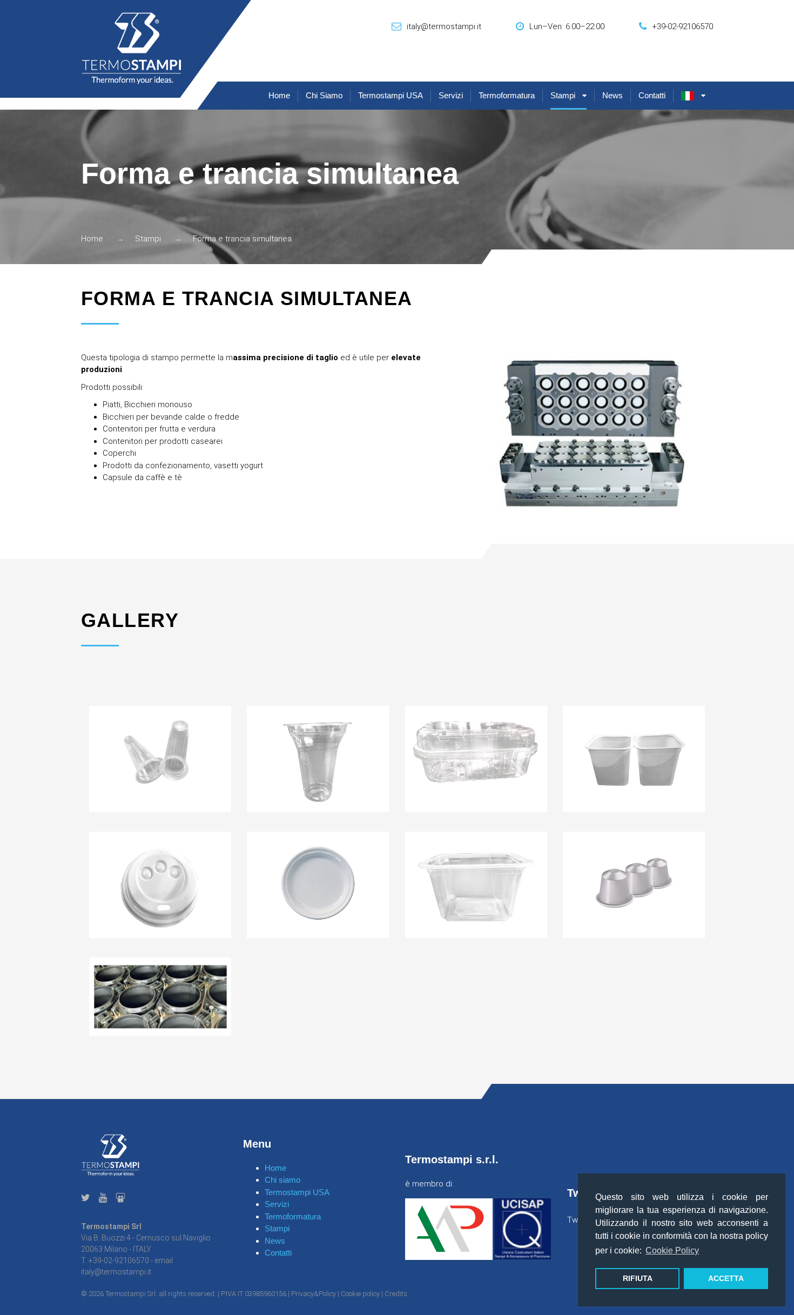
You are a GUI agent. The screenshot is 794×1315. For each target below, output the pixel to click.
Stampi (562, 95)
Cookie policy (360, 1294)
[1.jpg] (476, 759)
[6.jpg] (318, 759)
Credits (396, 1294)
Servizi (451, 95)
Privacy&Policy (313, 1294)
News (612, 95)
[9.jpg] (476, 885)
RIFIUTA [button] (637, 1278)
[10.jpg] (634, 885)
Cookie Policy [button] (672, 1250)
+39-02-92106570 (682, 26)
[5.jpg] (634, 759)
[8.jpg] (318, 885)
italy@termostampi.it (444, 26)
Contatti (651, 95)
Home (279, 95)
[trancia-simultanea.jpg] (160, 996)
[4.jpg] (160, 759)
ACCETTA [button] (726, 1278)
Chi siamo (324, 95)
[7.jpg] (160, 885)
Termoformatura (507, 95)
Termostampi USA (390, 95)
